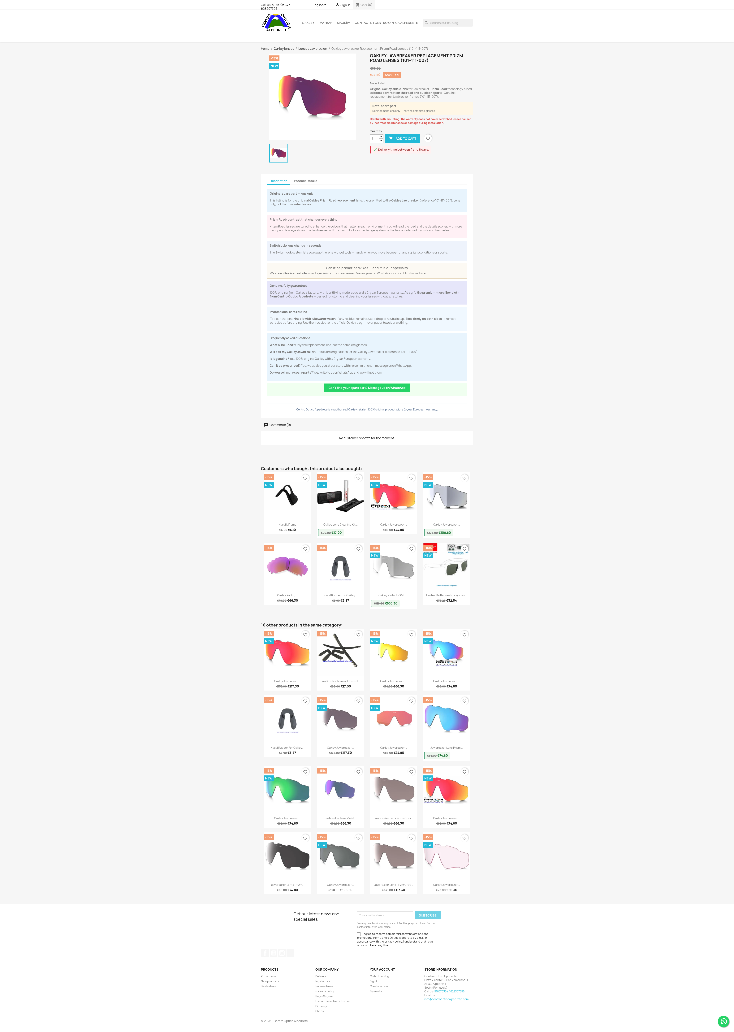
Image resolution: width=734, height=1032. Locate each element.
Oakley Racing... (287, 595)
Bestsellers (268, 986)
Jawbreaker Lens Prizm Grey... (393, 818)
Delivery (320, 976)
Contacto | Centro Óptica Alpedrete (386, 23)
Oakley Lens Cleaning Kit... (340, 524)
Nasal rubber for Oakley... (340, 595)
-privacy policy (324, 991)
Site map (321, 1006)
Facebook (265, 953)
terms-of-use (324, 986)
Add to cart (402, 138)
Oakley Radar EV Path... (393, 595)
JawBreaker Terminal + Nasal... (340, 681)
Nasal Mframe (287, 524)
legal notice (322, 981)
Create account (380, 986)
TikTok (290, 953)
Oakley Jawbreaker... (393, 524)
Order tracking (379, 976)
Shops (319, 1011)
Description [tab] (278, 181)
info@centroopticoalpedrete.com (446, 999)
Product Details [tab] (305, 181)
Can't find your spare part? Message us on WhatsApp (367, 388)
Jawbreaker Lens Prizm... (446, 747)
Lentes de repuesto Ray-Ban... (446, 595)
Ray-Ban (326, 23)
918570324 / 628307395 (275, 7)
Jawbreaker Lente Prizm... (287, 885)
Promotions (268, 976)
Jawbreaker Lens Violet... (340, 818)
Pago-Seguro (324, 996)
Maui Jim (343, 23)
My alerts (376, 991)
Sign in (374, 981)
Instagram (282, 953)
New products (270, 981)
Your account (382, 969)
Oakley (308, 23)
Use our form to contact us (333, 1001)
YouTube (273, 953)
